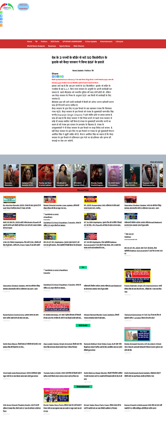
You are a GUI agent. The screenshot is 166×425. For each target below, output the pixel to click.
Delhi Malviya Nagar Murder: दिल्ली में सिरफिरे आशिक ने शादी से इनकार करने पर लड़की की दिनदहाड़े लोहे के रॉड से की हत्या (103, 376)
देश (93, 70)
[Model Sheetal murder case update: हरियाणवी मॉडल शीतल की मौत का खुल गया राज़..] (50, 200)
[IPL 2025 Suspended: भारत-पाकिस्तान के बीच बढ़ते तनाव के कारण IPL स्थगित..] (90, 200)
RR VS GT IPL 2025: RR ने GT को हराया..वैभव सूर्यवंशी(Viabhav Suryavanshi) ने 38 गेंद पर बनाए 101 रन (143, 250)
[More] (1, 25)
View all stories (156, 162)
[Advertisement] (83, 24)
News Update (78, 70)
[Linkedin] (58, 76)
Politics (87, 70)
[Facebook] (53, 76)
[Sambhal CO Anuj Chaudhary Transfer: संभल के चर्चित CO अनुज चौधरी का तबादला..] (51, 217)
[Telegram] (63, 76)
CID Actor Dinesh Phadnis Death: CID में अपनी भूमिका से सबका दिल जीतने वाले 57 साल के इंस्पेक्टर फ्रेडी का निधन (22, 408)
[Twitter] (55, 76)
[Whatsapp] (60, 76)
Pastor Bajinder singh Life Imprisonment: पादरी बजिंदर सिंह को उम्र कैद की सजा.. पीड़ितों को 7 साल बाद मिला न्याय (143, 289)
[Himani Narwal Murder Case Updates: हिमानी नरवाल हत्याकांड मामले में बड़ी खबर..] (97, 305)
